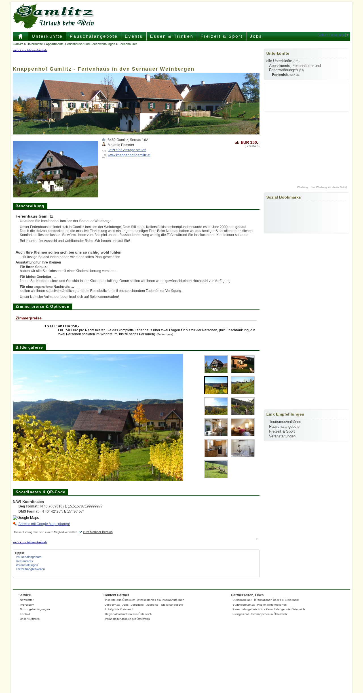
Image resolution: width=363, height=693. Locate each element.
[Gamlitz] (55, 27)
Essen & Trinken (171, 36)
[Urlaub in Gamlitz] (20, 38)
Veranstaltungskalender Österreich (127, 618)
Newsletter (26, 599)
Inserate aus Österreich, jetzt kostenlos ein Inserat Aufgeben (144, 599)
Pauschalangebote (94, 36)
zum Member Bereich (98, 532)
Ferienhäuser (128, 44)
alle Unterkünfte (279, 61)
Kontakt (25, 614)
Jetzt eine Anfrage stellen (127, 150)
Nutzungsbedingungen (35, 609)
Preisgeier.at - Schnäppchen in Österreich (260, 614)
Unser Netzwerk (30, 618)
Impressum (27, 604)
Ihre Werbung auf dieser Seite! (329, 187)
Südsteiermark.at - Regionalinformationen (260, 604)
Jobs (256, 36)
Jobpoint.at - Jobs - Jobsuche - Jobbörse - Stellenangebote (144, 604)
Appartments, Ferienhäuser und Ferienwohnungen (80, 44)
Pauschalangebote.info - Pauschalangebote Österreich (269, 609)
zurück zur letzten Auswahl (30, 50)
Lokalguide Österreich (119, 609)
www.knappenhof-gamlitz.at (129, 155)
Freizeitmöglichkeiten (30, 569)
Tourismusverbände (285, 422)
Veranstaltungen (27, 565)
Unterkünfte (47, 36)
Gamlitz (18, 44)
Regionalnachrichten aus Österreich (128, 614)
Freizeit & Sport (222, 36)
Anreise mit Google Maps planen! (44, 524)
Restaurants (24, 561)
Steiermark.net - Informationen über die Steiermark (266, 599)
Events (134, 36)
